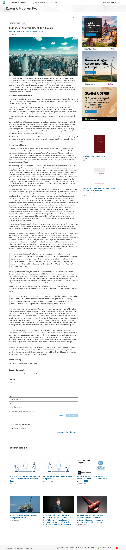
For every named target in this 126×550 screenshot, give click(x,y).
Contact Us (28, 548)
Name (11, 396)
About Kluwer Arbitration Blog (14, 548)
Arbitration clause (15, 23)
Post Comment (72, 415)
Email (11, 404)
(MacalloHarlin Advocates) (29, 31)
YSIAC (42, 31)
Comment (12, 379)
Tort (24, 23)
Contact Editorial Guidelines (66, 432)
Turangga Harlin (14, 31)
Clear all (60, 415)
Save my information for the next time (23, 411)
